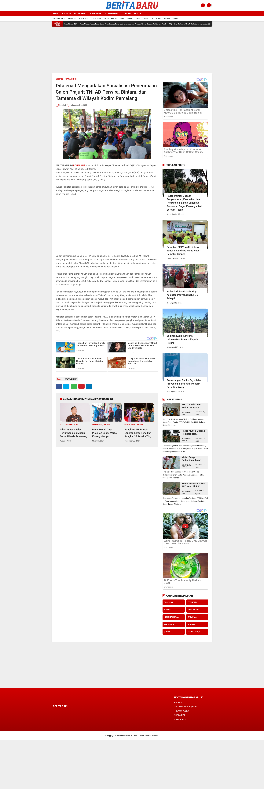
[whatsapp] (74, 386)
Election (167, 609)
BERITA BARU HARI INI (69, 425)
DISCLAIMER (179, 715)
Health (137, 13)
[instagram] (60, 5)
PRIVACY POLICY (181, 711)
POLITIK (191, 624)
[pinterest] (81, 386)
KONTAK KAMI (180, 719)
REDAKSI (178, 702)
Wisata (167, 19)
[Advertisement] (132, 50)
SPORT (167, 632)
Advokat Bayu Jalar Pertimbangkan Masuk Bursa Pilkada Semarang (73, 433)
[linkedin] (89, 386)
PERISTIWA (169, 624)
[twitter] (56, 5)
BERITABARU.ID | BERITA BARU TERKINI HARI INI (139, 736)
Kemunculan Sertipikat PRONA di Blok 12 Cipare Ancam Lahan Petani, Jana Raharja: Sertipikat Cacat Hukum (194, 485)
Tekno (158, 19)
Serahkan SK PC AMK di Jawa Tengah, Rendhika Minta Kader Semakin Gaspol (183, 250)
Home (55, 13)
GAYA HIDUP (71, 79)
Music (138, 19)
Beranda (59, 79)
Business (66, 13)
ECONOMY (192, 602)
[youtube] (63, 5)
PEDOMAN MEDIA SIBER (185, 706)
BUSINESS (168, 602)
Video (128, 13)
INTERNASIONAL (171, 617)
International (59, 19)
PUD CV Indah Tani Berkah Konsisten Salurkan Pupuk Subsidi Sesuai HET (194, 406)
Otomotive (79, 13)
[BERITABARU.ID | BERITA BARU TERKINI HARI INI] (132, 9)
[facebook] (52, 5)
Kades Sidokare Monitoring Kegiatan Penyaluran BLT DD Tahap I (182, 295)
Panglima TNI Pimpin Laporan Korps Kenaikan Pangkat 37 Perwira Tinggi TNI (138, 433)
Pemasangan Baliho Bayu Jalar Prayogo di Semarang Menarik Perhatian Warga (184, 384)
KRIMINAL (192, 617)
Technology (94, 13)
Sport (175, 19)
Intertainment (112, 13)
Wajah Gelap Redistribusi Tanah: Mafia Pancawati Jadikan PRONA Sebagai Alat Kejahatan (174, 24)
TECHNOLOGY (194, 632)
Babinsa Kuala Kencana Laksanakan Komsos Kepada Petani (182, 339)
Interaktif (148, 19)
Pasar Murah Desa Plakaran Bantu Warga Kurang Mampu (104, 433)
